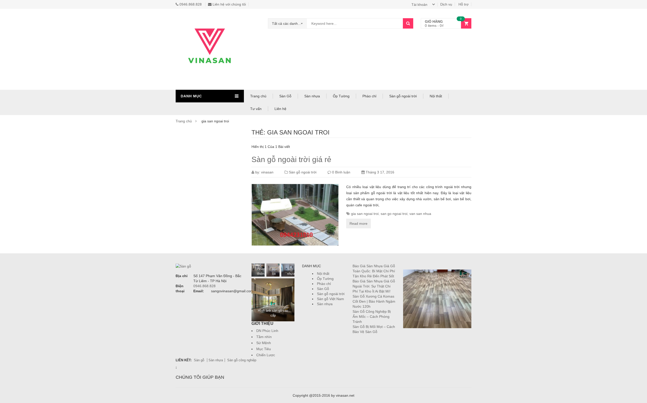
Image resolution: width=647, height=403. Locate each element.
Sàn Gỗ (285, 96)
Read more (358, 223)
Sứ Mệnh (263, 343)
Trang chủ (258, 96)
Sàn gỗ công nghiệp (241, 360)
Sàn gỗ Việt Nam (330, 299)
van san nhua (420, 214)
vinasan (267, 172)
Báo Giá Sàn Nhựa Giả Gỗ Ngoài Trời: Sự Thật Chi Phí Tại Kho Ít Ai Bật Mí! (374, 286)
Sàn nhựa (312, 96)
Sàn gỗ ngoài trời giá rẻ (291, 159)
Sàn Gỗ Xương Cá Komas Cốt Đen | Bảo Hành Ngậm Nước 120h (374, 301)
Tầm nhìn (264, 337)
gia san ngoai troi (365, 214)
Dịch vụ (446, 4)
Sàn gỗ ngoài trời (403, 96)
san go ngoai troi (394, 214)
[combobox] (287, 23)
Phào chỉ (369, 96)
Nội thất (436, 96)
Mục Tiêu (263, 349)
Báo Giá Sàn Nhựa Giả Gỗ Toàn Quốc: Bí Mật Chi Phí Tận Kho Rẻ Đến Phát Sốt (374, 271)
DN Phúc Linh (267, 331)
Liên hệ (280, 109)
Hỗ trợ (463, 4)
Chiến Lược (265, 355)
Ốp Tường (341, 96)
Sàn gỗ (199, 360)
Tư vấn (256, 109)
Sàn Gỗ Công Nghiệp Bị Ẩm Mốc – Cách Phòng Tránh (372, 316)
